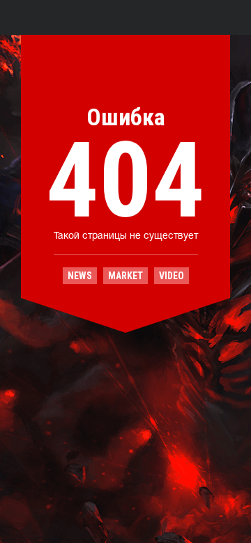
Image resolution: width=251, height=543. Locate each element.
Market (125, 275)
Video (171, 275)
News (80, 275)
